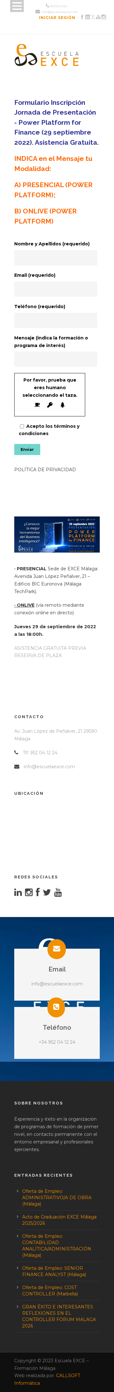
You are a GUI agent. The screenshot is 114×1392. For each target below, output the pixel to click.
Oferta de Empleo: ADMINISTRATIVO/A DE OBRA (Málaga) (57, 1197)
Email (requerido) (34, 275)
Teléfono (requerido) (39, 306)
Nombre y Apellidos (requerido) (52, 244)
